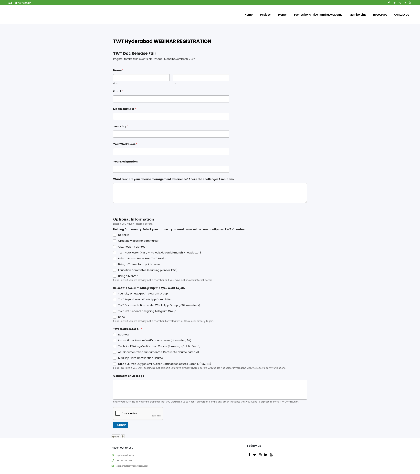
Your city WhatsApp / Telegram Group (143, 293)
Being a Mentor (128, 276)
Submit (121, 425)
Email (118, 91)
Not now (123, 235)
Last (175, 83)
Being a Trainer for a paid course (139, 264)
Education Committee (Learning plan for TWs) (148, 270)
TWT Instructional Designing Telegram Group (147, 311)
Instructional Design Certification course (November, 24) (154, 340)
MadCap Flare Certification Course (140, 358)
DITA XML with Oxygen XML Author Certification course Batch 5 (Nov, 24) (164, 364)
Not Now (123, 334)
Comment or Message (128, 375)
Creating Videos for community (138, 241)
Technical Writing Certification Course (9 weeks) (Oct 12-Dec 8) (159, 346)
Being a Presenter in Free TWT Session (142, 258)
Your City (120, 126)
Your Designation (126, 161)
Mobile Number (124, 109)
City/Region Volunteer (132, 247)
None (121, 317)
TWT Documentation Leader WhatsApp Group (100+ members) (159, 305)
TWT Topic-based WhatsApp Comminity (144, 299)
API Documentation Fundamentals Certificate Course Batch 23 (158, 352)
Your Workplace (125, 144)
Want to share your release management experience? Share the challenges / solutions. (173, 179)
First (115, 83)
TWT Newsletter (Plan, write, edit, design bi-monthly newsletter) (159, 252)
